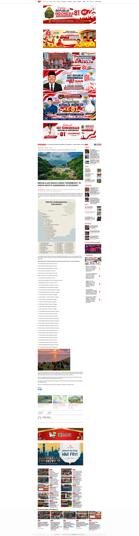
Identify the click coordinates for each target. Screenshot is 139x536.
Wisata (58, 1)
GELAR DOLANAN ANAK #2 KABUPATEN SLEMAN (95, 232)
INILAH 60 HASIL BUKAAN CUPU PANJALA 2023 (95, 193)
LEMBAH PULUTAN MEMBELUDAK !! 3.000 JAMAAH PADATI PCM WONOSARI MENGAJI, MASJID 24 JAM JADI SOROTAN (90, 284)
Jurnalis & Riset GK (67, 534)
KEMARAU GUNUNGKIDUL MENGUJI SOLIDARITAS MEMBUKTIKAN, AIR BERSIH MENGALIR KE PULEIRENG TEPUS (54, 474)
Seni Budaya (63, 1)
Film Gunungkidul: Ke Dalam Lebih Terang (89, 207)
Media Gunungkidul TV (81, 534)
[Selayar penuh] (99, 252)
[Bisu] (98, 252)
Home (51, 1)
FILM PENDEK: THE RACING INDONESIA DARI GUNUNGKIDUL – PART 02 (90, 218)
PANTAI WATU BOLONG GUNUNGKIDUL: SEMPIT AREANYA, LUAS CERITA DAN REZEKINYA (95, 162)
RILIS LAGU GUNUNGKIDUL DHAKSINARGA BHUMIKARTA (88, 170)
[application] (93, 249)
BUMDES (79, 1)
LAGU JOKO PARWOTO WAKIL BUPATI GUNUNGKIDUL (89, 175)
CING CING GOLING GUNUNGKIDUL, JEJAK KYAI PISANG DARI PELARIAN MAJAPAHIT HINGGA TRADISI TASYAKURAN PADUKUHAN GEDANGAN (95, 191)
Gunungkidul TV (57, 534)
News (54, 1)
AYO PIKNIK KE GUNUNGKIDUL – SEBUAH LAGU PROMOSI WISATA (90, 180)
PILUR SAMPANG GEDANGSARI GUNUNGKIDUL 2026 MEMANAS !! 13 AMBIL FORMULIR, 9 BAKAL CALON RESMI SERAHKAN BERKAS (91, 292)
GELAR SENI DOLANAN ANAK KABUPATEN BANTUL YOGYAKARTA (94, 237)
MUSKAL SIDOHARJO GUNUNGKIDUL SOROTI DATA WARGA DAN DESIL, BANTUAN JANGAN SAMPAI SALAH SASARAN (77, 482)
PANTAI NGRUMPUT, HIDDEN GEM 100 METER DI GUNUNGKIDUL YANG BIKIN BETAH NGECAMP (95, 156)
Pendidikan (69, 1)
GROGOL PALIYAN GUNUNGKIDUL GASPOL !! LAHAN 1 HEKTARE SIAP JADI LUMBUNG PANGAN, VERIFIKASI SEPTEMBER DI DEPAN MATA (54, 482)
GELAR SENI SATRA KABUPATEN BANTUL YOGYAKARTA (94, 226)
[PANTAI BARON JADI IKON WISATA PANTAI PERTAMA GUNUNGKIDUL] (45, 399)
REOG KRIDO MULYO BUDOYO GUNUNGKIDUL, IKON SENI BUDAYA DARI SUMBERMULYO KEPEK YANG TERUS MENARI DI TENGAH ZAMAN (95, 201)
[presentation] (85, 144)
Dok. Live (91, 1)
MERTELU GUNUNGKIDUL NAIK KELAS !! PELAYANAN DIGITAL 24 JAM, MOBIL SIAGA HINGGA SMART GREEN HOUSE (91, 269)
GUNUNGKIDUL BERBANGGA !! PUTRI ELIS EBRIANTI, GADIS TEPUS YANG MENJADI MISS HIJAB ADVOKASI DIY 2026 (91, 276)
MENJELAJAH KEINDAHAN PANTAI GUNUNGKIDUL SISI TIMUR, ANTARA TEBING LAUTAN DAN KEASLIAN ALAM (59, 404)
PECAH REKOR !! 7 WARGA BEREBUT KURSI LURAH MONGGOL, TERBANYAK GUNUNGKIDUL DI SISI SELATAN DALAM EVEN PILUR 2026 (91, 299)
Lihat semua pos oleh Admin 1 (48, 418)
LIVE (88, 1)
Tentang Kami (97, 1)
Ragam (74, 1)
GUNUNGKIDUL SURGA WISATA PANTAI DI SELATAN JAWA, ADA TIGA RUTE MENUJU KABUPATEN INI (75, 404)
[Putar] (86, 252)
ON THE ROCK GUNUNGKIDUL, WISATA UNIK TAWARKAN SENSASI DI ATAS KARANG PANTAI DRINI (94, 151)
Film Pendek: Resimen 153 (90, 211)
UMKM (84, 1)
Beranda (46, 147)
